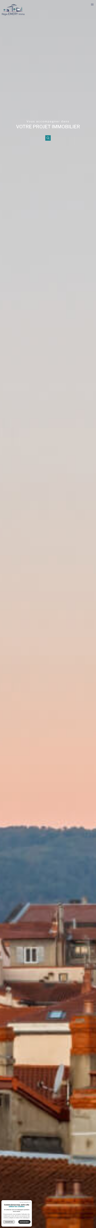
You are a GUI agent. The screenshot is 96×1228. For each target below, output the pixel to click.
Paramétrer (9, 1222)
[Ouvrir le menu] (93, 5)
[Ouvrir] (48, 138)
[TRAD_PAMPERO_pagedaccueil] (13, 16)
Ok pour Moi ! (24, 1222)
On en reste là (24, 1202)
